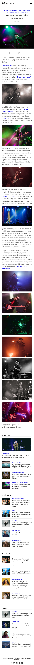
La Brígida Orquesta (18, 472)
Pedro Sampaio (16, 462)
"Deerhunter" (7, 118)
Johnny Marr (16, 530)
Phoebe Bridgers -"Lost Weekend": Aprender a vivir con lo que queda (21, 645)
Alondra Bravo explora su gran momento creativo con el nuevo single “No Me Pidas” (20, 544)
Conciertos (13, 10)
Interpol (14, 520)
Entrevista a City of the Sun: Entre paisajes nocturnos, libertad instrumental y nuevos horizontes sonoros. (21, 598)
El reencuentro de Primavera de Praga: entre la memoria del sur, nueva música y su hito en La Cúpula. (21, 503)
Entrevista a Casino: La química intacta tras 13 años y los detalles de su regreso (21, 514)
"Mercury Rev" (7, 66)
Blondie (6, 10)
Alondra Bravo (16, 540)
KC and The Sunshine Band (19, 482)
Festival (8, 12)
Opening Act (24, 12)
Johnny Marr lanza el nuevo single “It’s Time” (21, 533)
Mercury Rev (16, 12)
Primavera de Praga (18, 498)
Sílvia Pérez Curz (17, 579)
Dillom (14, 632)
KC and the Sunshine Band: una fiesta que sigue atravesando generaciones (21, 486)
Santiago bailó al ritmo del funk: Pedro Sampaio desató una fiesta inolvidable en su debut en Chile (21, 466)
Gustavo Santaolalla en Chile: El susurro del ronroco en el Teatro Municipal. (16, 457)
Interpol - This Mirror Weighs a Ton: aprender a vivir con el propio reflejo (22, 524)
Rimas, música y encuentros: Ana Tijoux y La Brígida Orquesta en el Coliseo (21, 476)
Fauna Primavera (24, 10)
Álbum (14, 642)
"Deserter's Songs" (24, 77)
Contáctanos (19, 658)
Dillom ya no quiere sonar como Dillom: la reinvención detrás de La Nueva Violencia (22, 636)
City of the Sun (16, 593)
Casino (14, 510)
